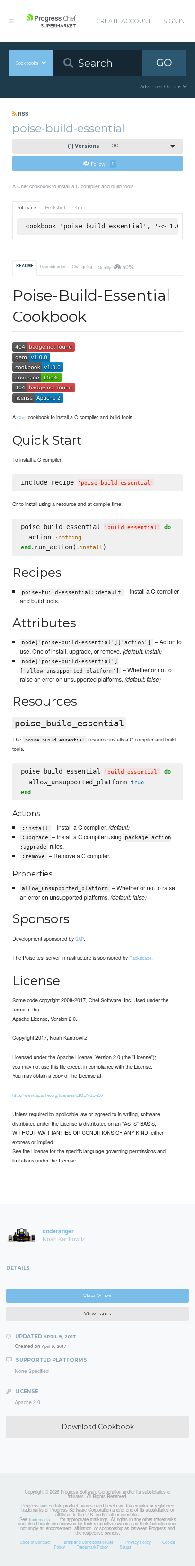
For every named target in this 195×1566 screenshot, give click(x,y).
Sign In (174, 21)
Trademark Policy (92, 1546)
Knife (80, 207)
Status (125, 1546)
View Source (97, 1295)
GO (164, 62)
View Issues (97, 1313)
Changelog (82, 266)
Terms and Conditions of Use (88, 1542)
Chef (22, 417)
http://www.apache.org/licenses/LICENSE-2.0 (57, 1095)
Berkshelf (56, 207)
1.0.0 (93, 146)
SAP (79, 938)
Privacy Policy (138, 1542)
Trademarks (39, 1519)
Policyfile (26, 207)
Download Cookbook (98, 1427)
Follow (102, 163)
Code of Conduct (35, 1542)
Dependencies (53, 266)
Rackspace (140, 957)
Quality (115, 266)
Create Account (123, 21)
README (25, 266)
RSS (22, 113)
